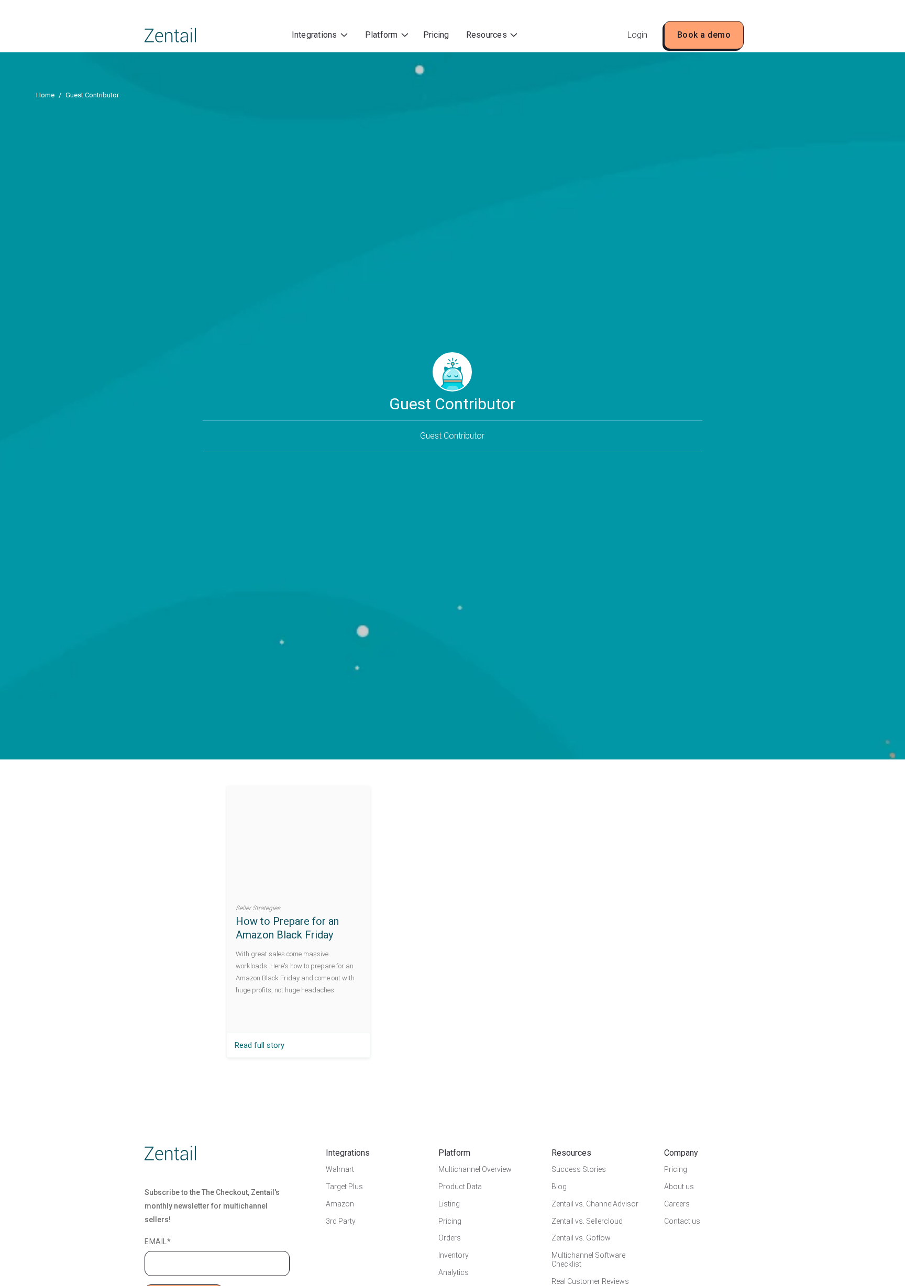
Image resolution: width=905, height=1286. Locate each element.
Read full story (259, 1045)
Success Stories (578, 1169)
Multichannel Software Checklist (588, 1259)
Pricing (436, 35)
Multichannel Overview (475, 1169)
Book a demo (704, 35)
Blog (559, 1186)
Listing (449, 1204)
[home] (170, 35)
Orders (449, 1238)
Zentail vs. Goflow (581, 1238)
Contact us (682, 1221)
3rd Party (341, 1221)
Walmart (340, 1169)
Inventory (453, 1255)
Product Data (460, 1186)
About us (679, 1186)
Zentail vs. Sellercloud (587, 1221)
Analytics (453, 1272)
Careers (677, 1204)
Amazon (340, 1204)
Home (45, 95)
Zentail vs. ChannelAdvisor (594, 1204)
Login (637, 35)
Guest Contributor (92, 95)
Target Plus (344, 1186)
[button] (320, 35)
